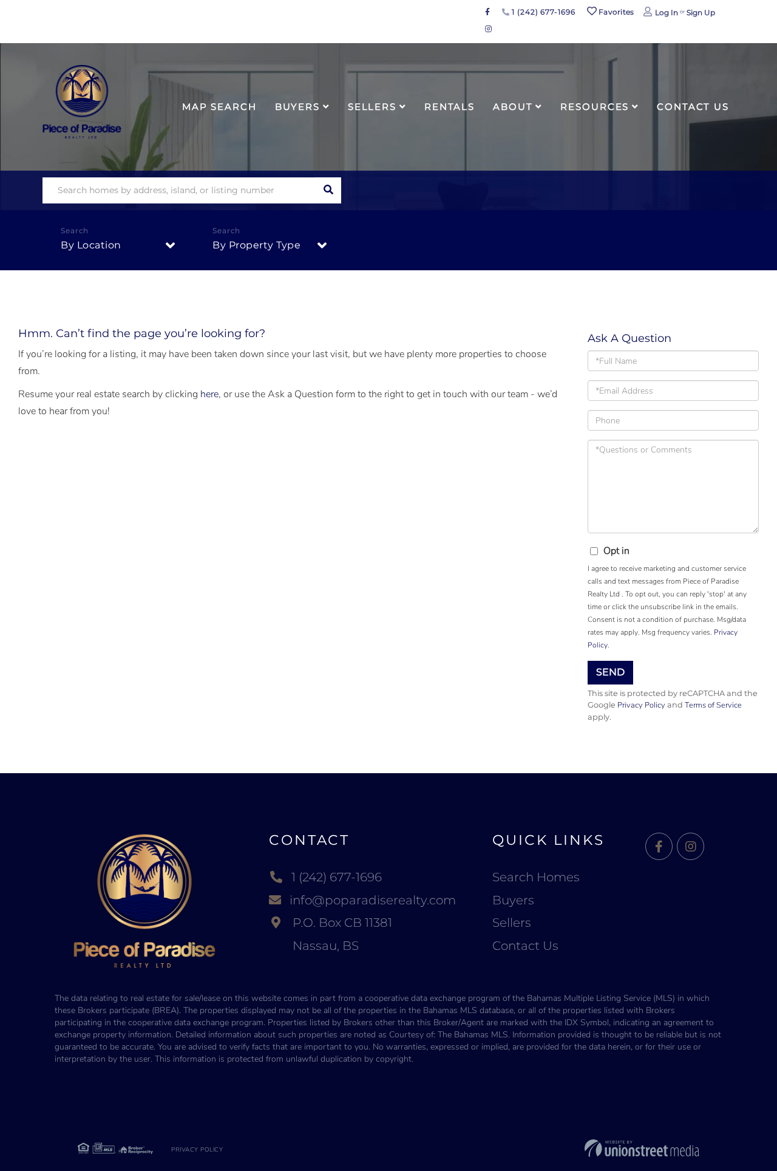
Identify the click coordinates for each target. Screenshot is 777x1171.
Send (610, 672)
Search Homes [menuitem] (536, 877)
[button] (328, 190)
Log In (666, 12)
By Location (91, 245)
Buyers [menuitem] (297, 106)
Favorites (615, 11)
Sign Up (701, 12)
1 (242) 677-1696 (542, 11)
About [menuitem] (512, 106)
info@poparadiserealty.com (373, 900)
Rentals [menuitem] (449, 106)
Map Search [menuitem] (219, 106)
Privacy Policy (641, 705)
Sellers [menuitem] (372, 106)
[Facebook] (659, 847)
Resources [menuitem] (594, 106)
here (209, 394)
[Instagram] (690, 847)
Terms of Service (713, 705)
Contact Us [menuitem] (693, 106)
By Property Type (256, 245)
